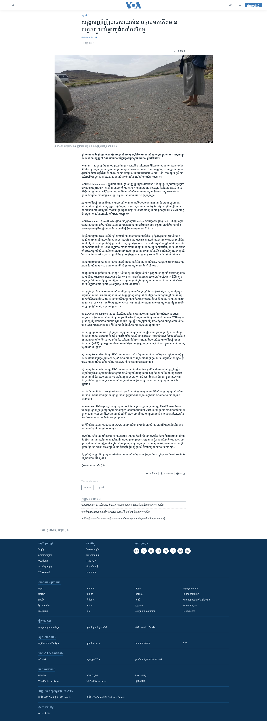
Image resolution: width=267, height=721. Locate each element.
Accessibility (140, 675)
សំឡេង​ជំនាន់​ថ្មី (92, 566)
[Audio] (230, 5)
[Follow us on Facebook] (136, 551)
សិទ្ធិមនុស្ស (91, 599)
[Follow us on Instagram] (158, 551)
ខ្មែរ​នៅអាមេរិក (44, 605)
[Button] (180, 51)
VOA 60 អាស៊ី (44, 572)
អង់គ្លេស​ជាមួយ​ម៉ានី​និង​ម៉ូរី (48, 627)
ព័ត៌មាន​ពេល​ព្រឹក (93, 549)
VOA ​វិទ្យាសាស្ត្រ (45, 566)
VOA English (93, 675)
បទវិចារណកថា (189, 611)
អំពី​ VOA (42, 659)
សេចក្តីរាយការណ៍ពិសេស (145, 611)
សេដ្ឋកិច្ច (90, 594)
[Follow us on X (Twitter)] (144, 551)
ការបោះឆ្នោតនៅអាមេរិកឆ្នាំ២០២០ (196, 599)
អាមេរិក (41, 599)
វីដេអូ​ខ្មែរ (41, 549)
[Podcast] (180, 551)
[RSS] (173, 551)
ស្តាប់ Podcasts (93, 643)
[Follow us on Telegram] (166, 551)
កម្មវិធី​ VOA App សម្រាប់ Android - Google (106, 697)
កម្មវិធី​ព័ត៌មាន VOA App (48, 643)
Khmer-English (190, 605)
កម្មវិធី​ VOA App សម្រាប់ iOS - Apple (54, 697)
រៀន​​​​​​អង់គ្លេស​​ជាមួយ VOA (97, 627)
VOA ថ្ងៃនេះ (43, 561)
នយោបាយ (91, 588)
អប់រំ (88, 611)
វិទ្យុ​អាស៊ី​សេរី (140, 681)
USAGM (42, 675)
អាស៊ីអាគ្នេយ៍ (43, 611)
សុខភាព (90, 605)
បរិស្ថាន (138, 588)
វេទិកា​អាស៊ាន (91, 572)
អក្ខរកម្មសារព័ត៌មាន (191, 588)
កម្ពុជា (40, 588)
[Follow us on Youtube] (151, 551)
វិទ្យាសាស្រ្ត (139, 594)
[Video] (240, 5)
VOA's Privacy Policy (97, 681)
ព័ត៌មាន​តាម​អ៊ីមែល (142, 643)
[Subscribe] (188, 551)
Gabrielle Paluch (89, 37)
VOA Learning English (145, 627)
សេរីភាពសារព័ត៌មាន (191, 594)
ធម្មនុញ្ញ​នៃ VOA (93, 659)
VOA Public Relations (48, 681)
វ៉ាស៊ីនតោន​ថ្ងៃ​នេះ (45, 555)
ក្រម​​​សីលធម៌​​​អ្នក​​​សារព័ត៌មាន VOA (148, 659)
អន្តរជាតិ (85, 15)
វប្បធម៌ (137, 599)
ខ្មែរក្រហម (139, 605)
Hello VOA (91, 561)
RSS (185, 643)
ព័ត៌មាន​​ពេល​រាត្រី (93, 555)
